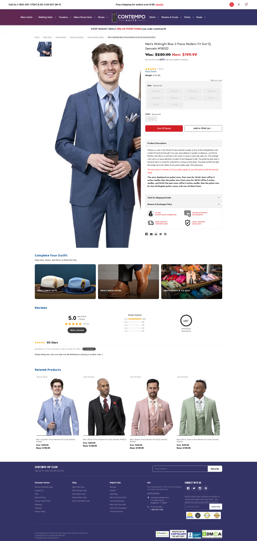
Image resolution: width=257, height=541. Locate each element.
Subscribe (215, 468)
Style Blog (113, 494)
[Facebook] (146, 234)
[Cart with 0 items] (246, 4)
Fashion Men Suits (79, 497)
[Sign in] (238, 4)
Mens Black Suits (79, 494)
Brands (112, 490)
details (160, 4)
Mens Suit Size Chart (118, 497)
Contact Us (39, 490)
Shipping (38, 504)
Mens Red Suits (78, 487)
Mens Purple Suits (79, 490)
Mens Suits (26, 17)
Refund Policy (40, 497)
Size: (154, 85)
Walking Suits (45, 17)
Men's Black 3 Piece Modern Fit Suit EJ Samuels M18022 (104, 439)
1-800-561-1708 (156, 509)
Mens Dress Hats (83, 17)
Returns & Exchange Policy (160, 204)
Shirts (152, 17)
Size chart (218, 80)
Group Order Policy (42, 501)
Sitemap (38, 508)
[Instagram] (200, 488)
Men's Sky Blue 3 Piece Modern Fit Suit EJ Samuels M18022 (55, 440)
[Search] (231, 4)
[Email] (151, 234)
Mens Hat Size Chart (118, 504)
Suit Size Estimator (117, 501)
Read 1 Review (150, 71)
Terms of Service (116, 511)
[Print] (156, 234)
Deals (199, 17)
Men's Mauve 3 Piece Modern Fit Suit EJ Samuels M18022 (148, 440)
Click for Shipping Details (159, 197)
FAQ (36, 494)
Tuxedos (63, 17)
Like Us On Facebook (118, 508)
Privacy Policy (40, 511)
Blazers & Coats (170, 17)
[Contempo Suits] (128, 17)
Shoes (101, 17)
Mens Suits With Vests (81, 501)
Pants (187, 17)
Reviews (113, 487)
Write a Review (77, 330)
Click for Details (153, 493)
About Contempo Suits (44, 487)
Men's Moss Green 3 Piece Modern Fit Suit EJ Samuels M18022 (198, 440)
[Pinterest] (165, 234)
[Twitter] (160, 234)
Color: (153, 114)
